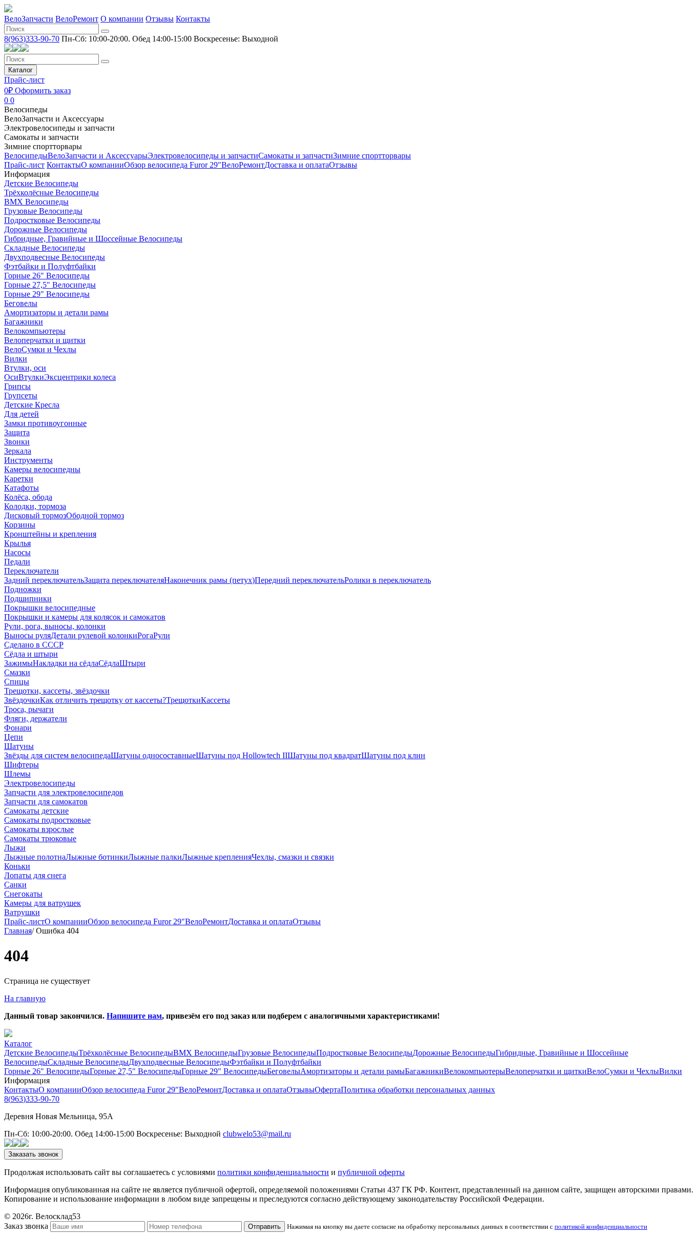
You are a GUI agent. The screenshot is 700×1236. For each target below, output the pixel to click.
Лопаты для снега (35, 875)
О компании (121, 18)
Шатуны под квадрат (324, 755)
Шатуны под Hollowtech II (241, 755)
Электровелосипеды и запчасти (59, 128)
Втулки (31, 377)
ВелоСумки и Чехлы (40, 349)
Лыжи (15, 847)
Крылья (17, 543)
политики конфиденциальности (273, 1172)
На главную (25, 998)
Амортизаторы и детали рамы (56, 312)
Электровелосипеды (39, 783)
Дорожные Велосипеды (45, 229)
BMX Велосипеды (36, 201)
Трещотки (183, 700)
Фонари (18, 727)
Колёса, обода (28, 497)
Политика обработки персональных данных (418, 1089)
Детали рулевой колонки (94, 635)
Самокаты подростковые (47, 820)
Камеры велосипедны (42, 469)
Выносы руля (27, 635)
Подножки (23, 589)
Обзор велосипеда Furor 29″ (172, 164)
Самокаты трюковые (40, 838)
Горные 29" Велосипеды (47, 294)
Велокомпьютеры (35, 331)
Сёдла (108, 663)
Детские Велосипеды (41, 183)
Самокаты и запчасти (41, 137)
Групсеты (20, 395)
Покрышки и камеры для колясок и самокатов (85, 617)
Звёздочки (22, 700)
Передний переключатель (299, 580)
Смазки (17, 672)
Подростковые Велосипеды (52, 220)
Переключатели (31, 570)
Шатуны (19, 746)
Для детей (21, 414)
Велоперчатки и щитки (45, 340)
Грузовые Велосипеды (43, 211)
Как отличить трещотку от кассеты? (103, 700)
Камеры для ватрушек (42, 903)
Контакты (193, 18)
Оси (11, 377)
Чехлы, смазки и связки (293, 857)
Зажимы (18, 663)
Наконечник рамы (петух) (209, 580)
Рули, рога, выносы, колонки (55, 626)
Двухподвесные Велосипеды (54, 257)
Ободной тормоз (95, 515)
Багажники (23, 321)
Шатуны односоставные (153, 755)
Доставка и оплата (296, 164)
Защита (17, 432)
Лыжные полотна (35, 857)
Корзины (19, 524)
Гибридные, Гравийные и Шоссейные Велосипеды (93, 238)
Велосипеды (26, 109)
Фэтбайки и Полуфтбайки (50, 266)
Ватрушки (22, 912)
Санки (15, 884)
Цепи (13, 737)
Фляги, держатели (35, 718)
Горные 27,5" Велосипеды (50, 284)
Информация (27, 174)
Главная (18, 930)
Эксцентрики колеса (80, 377)
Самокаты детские (36, 810)
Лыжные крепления (217, 857)
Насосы (17, 552)
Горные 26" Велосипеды (47, 275)
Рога (145, 635)
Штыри (132, 663)
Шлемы (17, 773)
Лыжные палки (155, 857)
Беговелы (20, 303)
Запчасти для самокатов (46, 801)
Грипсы (17, 386)
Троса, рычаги (29, 709)
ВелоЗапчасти (28, 18)
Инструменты (28, 460)
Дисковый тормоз (35, 515)
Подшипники (28, 598)
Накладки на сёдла (65, 663)
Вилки (15, 358)
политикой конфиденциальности (600, 1226)
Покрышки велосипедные (49, 607)
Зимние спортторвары (43, 146)
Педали (17, 561)
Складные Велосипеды (44, 248)
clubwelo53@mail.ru (257, 1133)
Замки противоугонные (45, 423)
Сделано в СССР (34, 644)
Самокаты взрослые (39, 829)
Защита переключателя (124, 580)
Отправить (264, 1226)
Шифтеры (21, 764)
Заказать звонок (33, 1154)
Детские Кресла (31, 404)
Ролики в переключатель (387, 580)
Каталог (20, 70)
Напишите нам (134, 1015)
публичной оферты (371, 1172)
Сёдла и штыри (31, 654)
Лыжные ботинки (97, 857)
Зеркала (17, 451)
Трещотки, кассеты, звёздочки (57, 690)
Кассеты (215, 700)
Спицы (16, 681)
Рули (161, 635)
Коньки (17, 866)
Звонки (17, 441)
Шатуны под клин (393, 755)
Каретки (18, 478)
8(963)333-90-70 (31, 38)
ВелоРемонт (76, 18)
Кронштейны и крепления (50, 534)
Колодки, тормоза (35, 506)
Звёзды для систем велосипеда (57, 755)
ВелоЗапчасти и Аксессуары (54, 118)
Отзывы (160, 18)
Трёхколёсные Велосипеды (51, 192)
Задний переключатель (44, 580)
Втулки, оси (25, 367)
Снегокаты (23, 893)
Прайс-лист (24, 79)
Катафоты (21, 487)
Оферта (328, 1089)
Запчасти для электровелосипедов (63, 792)
